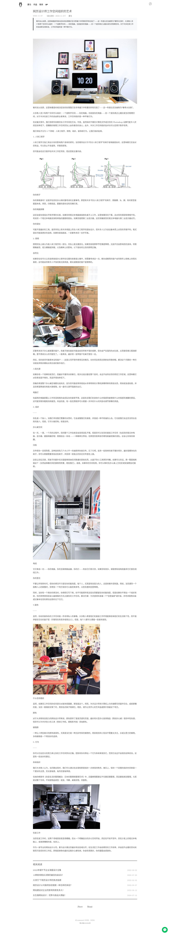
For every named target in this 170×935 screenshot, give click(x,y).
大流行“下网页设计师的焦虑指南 (47, 880)
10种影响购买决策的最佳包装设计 (48, 875)
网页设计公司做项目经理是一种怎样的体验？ (52, 885)
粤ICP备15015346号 (85, 923)
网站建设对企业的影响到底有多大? (48, 890)
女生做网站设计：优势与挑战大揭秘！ (49, 895)
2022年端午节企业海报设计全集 (47, 870)
